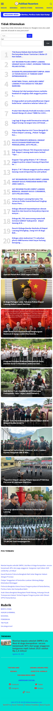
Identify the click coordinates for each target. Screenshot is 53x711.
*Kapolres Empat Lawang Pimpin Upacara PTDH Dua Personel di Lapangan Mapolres (26, 481)
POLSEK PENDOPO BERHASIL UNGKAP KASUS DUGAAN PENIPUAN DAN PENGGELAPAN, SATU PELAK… (28, 142)
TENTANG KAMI (13, 668)
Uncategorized (6, 626)
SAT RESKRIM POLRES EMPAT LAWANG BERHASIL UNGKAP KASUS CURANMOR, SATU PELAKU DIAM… (29, 191)
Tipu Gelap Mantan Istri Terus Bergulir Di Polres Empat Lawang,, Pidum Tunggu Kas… (30, 132)
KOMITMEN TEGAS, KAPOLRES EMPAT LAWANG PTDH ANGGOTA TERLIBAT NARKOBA (28, 83)
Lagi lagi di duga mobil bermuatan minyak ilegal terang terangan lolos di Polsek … (30, 121)
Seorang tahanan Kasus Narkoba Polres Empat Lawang (23, 510)
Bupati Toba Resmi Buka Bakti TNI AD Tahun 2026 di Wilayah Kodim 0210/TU (25, 422)
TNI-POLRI (4, 623)
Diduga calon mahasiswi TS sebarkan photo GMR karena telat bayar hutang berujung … (29, 240)
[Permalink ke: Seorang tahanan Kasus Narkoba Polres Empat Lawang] (26, 501)
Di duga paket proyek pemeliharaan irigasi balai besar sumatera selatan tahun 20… (30, 102)
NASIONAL (4, 616)
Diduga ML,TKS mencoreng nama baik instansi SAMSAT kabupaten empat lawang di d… (28, 220)
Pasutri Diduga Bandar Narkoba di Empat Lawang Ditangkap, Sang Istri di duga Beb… (30, 230)
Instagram (15, 688)
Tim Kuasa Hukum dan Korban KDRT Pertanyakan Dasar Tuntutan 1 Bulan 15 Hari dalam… (29, 54)
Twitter (40, 684)
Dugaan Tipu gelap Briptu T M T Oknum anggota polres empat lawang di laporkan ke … (30, 162)
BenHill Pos (7, 705)
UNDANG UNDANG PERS (39, 668)
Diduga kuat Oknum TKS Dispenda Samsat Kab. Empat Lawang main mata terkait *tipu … (30, 152)
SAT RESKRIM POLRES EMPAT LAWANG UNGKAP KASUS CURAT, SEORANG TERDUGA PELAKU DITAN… (31, 64)
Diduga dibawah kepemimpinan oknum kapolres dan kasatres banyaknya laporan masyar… (30, 211)
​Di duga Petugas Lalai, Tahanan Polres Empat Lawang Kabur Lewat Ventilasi (23, 303)
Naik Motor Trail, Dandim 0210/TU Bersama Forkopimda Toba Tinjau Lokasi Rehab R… (22, 392)
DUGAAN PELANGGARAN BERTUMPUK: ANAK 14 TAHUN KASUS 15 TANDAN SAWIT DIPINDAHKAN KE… (31, 73)
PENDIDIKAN (5, 619)
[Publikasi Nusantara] (26, 3)
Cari (2, 39)
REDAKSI (13, 671)
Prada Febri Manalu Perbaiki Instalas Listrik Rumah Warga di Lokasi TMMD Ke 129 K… (31, 112)
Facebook (15, 684)
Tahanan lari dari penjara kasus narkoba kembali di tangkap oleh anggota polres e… (29, 93)
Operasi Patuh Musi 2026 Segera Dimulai (21, 274)
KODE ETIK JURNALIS (39, 671)
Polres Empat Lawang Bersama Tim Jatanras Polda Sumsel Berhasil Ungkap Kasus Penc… (29, 201)
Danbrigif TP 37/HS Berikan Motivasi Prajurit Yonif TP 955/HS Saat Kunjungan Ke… (25, 540)
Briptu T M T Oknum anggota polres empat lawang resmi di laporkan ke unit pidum (31, 170)
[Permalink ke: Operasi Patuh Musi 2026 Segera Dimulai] (26, 264)
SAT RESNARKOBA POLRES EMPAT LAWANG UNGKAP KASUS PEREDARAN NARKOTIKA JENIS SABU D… (30, 181)
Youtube (40, 688)
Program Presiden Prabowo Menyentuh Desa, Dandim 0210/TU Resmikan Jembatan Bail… (23, 362)
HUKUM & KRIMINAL (8, 612)
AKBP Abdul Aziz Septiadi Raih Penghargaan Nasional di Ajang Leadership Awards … (22, 332)
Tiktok (28, 692)
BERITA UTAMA (6, 609)
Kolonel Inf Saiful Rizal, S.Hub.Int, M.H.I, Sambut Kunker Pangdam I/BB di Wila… (24, 451)
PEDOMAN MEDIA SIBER (26, 675)
